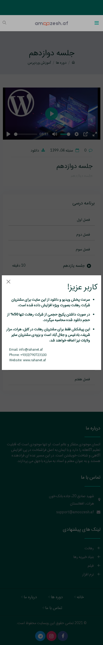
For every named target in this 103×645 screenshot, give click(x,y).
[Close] (8, 282)
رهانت (75, 305)
